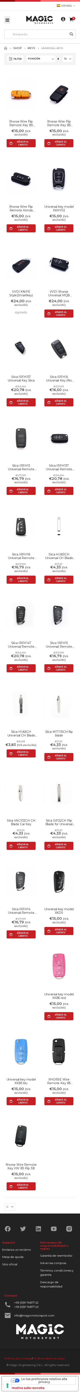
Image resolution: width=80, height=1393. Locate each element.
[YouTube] (55, 1228)
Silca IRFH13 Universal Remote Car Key (21, 467)
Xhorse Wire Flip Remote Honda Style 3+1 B (21, 208)
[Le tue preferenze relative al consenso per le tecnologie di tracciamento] (7, 1386)
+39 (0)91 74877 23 (26, 1306)
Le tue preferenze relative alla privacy (44, 1380)
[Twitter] (25, 1228)
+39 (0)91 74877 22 (26, 1302)
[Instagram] (71, 1228)
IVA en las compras (53, 1263)
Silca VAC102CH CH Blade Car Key (21, 822)
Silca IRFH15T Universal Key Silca (21, 378)
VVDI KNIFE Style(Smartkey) (21, 293)
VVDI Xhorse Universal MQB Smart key (59, 293)
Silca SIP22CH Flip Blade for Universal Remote (59, 822)
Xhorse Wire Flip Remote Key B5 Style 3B (21, 123)
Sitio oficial (9, 1264)
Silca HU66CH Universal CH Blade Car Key (21, 733)
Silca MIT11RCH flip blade (59, 733)
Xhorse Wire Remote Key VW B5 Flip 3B (21, 1166)
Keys (31, 48)
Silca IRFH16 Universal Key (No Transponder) (59, 378)
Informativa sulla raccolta (25, 1388)
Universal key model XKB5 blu (21, 1081)
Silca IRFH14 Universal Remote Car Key (21, 911)
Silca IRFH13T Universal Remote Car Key (59, 467)
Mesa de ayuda (12, 1257)
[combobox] (35, 34)
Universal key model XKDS (59, 911)
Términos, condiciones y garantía (57, 1272)
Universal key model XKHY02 (59, 208)
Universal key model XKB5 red (59, 996)
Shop (17, 48)
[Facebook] (9, 1228)
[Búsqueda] (71, 34)
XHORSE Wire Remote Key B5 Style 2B (59, 1081)
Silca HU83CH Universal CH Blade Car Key (59, 556)
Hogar (5, 48)
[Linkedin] (40, 1228)
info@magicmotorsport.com (34, 1315)
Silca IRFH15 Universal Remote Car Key (59, 644)
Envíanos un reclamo (16, 1249)
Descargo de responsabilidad (51, 1284)
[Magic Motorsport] (39, 20)
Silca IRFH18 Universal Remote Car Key (21, 556)
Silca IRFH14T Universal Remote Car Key (21, 644)
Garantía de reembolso (56, 1255)
